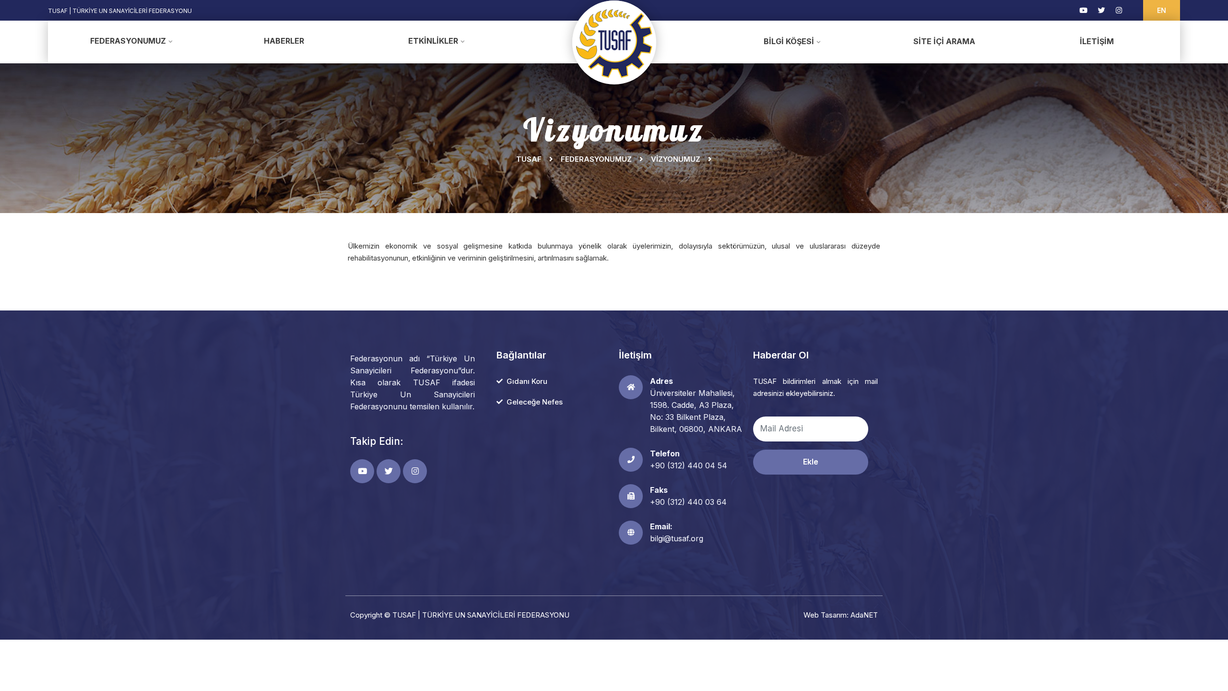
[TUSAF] (614, 42)
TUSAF (529, 159)
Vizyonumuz (675, 159)
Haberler (284, 41)
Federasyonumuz (128, 41)
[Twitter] (1101, 10)
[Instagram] (1119, 10)
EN (1161, 10)
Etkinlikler (433, 41)
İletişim (1097, 41)
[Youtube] (1083, 10)
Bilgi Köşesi (789, 41)
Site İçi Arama (944, 41)
